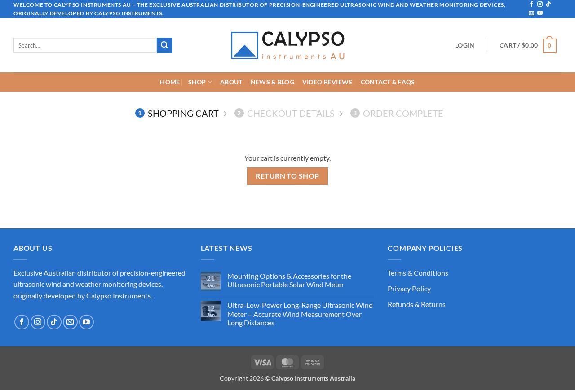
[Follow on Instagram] (540, 4)
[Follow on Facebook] (531, 4)
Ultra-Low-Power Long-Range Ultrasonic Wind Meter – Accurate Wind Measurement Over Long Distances (300, 313)
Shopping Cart (178, 113)
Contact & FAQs (388, 82)
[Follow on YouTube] (540, 13)
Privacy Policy (409, 288)
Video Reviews (327, 82)
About (231, 82)
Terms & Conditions (418, 272)
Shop (197, 82)
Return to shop (287, 176)
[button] (464, 45)
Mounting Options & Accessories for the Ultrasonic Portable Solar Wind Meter (289, 280)
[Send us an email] (531, 13)
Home (170, 82)
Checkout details (286, 113)
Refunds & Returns (417, 304)
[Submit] (164, 45)
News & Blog (272, 82)
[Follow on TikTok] (548, 4)
